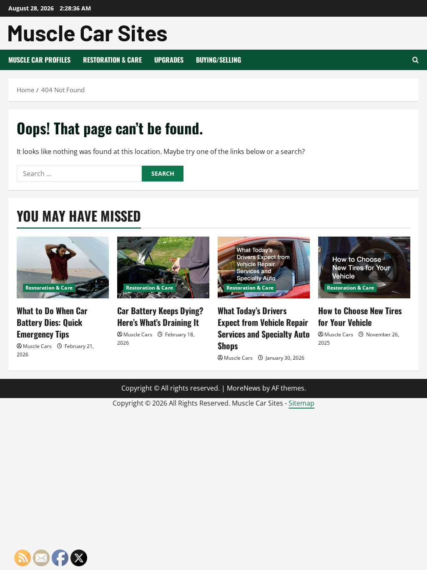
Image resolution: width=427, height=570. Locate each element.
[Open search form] (415, 60)
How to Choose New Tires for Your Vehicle (360, 316)
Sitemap (301, 403)
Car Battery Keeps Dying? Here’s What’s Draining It (160, 316)
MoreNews (244, 388)
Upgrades (168, 60)
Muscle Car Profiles (39, 60)
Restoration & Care (112, 60)
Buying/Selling (218, 60)
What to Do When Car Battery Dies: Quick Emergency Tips (52, 322)
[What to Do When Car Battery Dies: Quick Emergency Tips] (63, 267)
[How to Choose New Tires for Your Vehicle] (364, 267)
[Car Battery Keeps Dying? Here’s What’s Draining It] (163, 267)
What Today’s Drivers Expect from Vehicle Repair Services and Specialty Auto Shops (264, 328)
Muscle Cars (37, 346)
